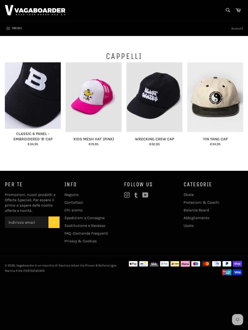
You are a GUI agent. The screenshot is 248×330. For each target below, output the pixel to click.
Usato (189, 225)
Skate (189, 194)
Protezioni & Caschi (201, 202)
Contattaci (73, 202)
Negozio (71, 194)
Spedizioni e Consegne (84, 217)
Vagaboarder (25, 265)
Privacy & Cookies (80, 241)
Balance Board (196, 210)
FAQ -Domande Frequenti (86, 233)
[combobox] (227, 10)
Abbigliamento (196, 217)
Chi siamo (73, 210)
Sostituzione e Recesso (84, 225)
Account (237, 28)
